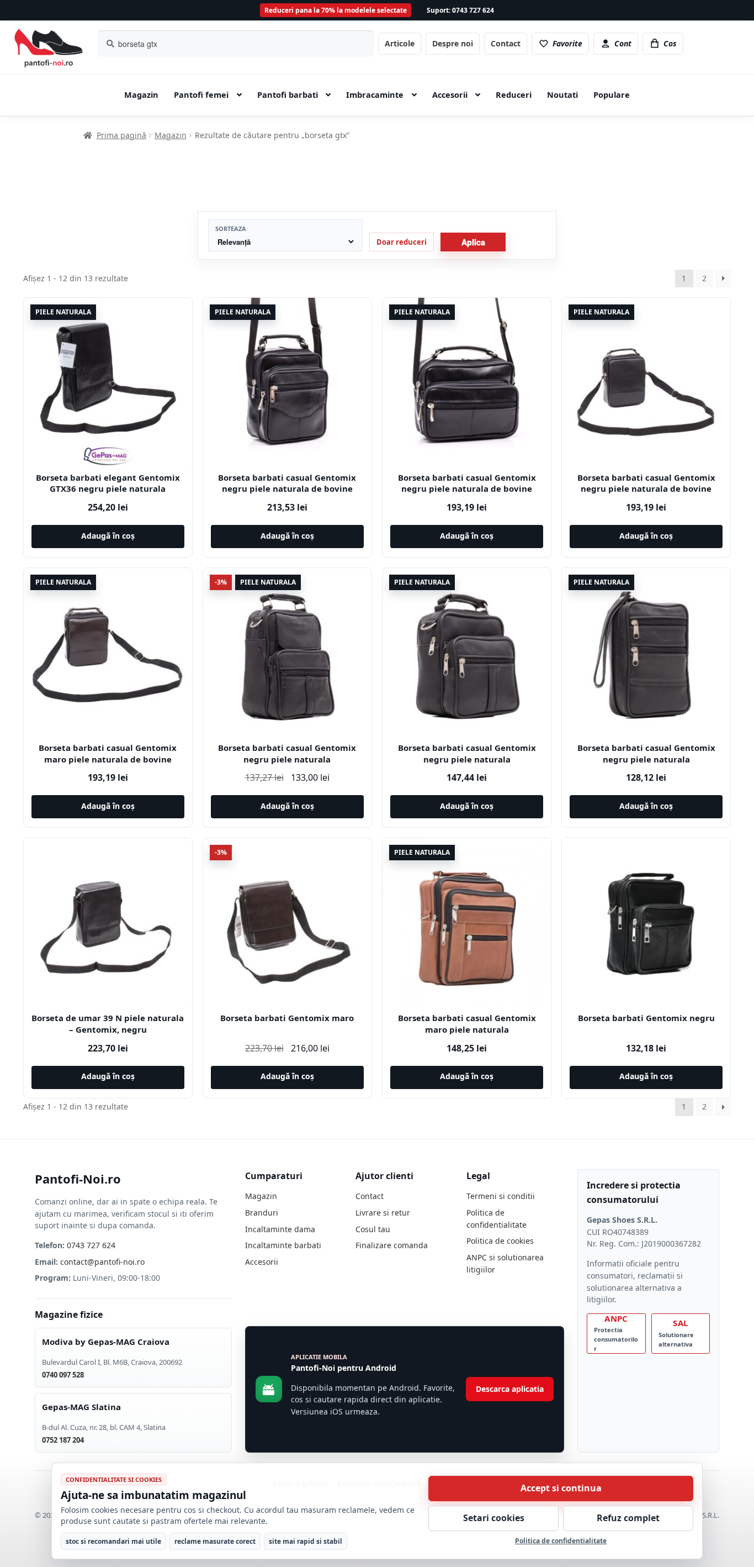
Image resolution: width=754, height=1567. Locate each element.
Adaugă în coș (108, 535)
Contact (506, 43)
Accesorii (450, 94)
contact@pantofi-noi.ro (102, 1261)
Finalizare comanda (391, 1245)
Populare (611, 94)
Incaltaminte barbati (283, 1245)
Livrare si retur (382, 1212)
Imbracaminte (374, 94)
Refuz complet (628, 1518)
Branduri (261, 1212)
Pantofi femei (201, 94)
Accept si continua (561, 1488)
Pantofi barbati (287, 94)
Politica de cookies (500, 1240)
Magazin (141, 94)
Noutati (562, 94)
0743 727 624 (91, 1245)
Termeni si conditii (500, 1196)
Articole (400, 43)
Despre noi (452, 43)
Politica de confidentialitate (561, 1540)
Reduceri (514, 94)
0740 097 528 (63, 1375)
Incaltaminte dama (280, 1229)
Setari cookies (493, 1518)
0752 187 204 (63, 1440)
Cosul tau (372, 1229)
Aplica (473, 242)
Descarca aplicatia (510, 1389)
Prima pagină (121, 135)
